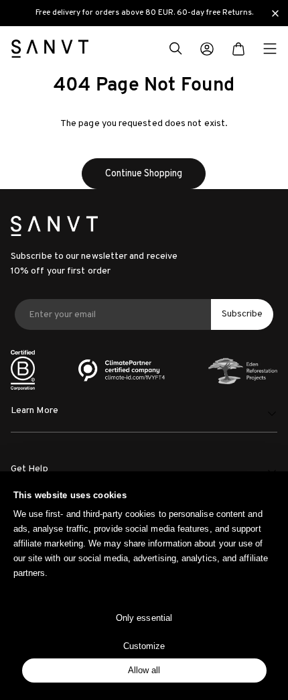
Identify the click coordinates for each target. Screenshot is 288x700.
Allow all (144, 670)
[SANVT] (49, 48)
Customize (144, 646)
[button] (175, 50)
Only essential (144, 618)
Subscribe (242, 314)
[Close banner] (275, 13)
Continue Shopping (143, 174)
